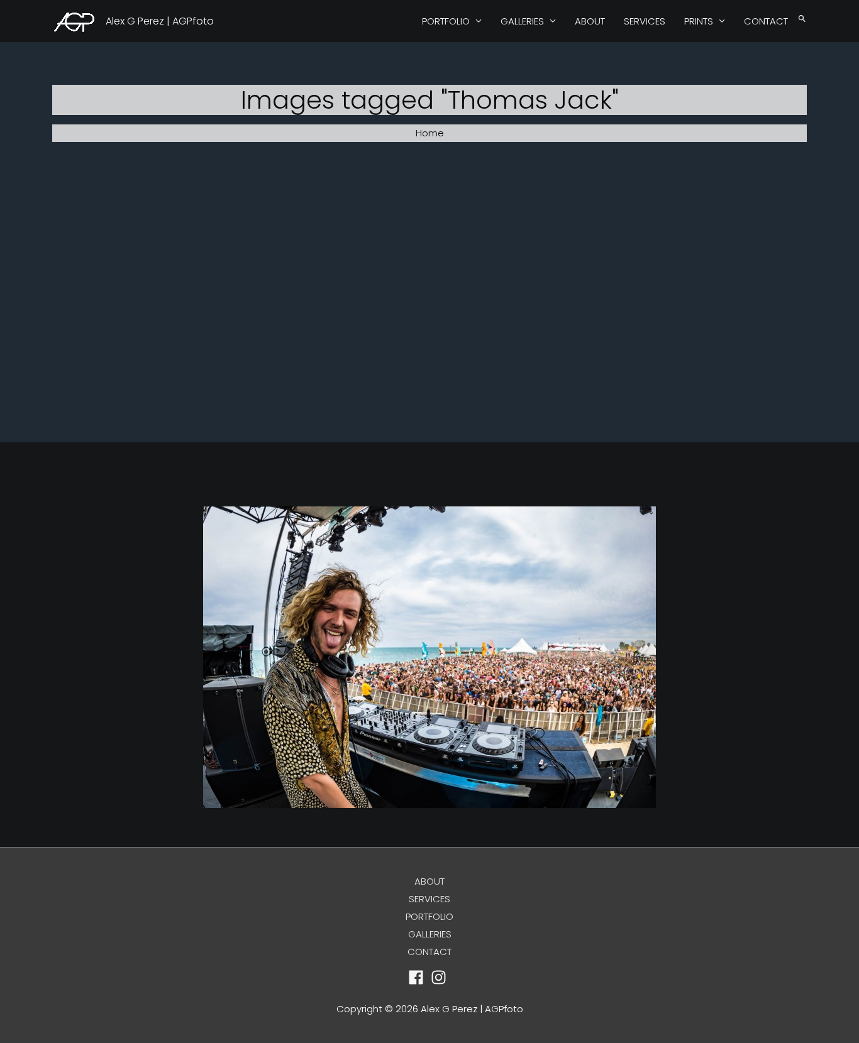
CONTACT (766, 21)
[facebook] (418, 977)
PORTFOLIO (446, 21)
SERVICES (644, 21)
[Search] (802, 19)
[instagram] (441, 977)
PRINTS (698, 21)
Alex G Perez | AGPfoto (160, 21)
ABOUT (590, 21)
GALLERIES (522, 21)
